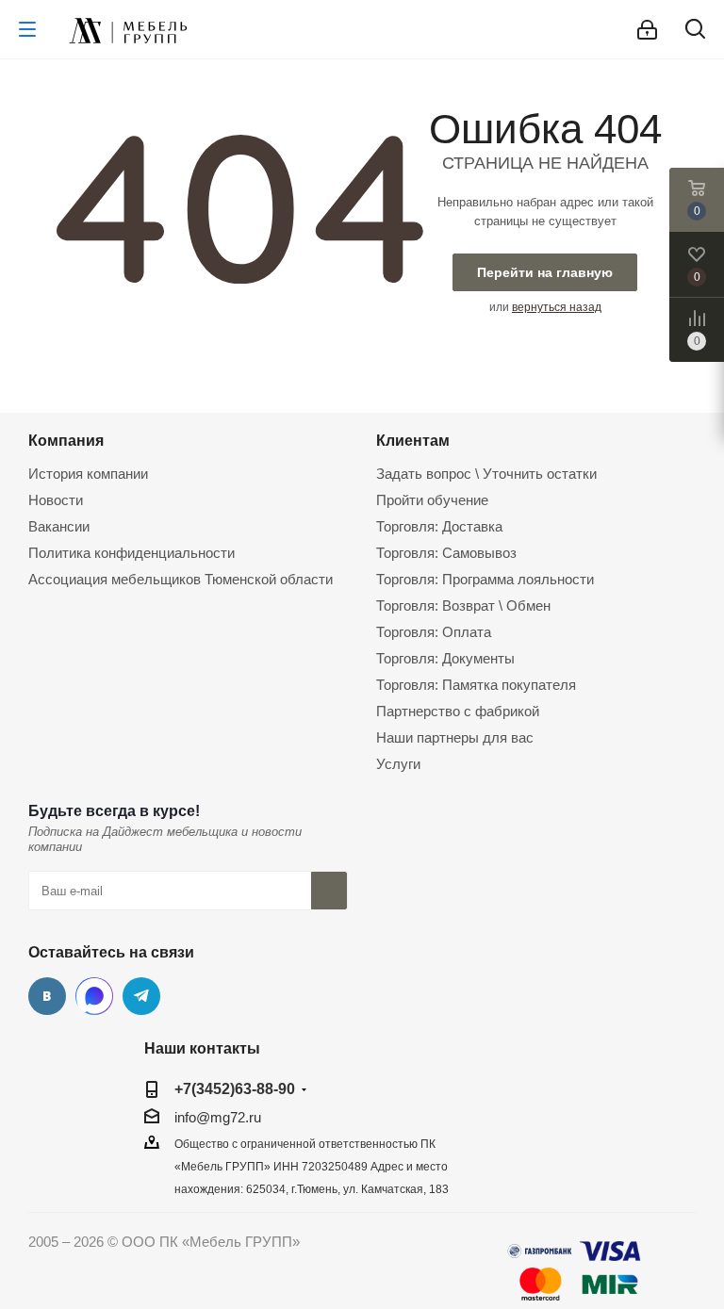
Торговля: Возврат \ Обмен (463, 605)
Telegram (141, 996)
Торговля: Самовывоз (446, 553)
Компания (66, 440)
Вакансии (59, 526)
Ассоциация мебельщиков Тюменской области (180, 579)
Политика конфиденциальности (131, 553)
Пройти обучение (432, 500)
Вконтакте (47, 996)
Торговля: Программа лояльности (485, 579)
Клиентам (413, 440)
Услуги (398, 764)
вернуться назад (556, 307)
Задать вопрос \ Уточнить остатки (486, 474)
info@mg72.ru (217, 1117)
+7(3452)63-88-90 (234, 1088)
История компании (88, 474)
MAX (94, 996)
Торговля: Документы (445, 658)
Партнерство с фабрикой (457, 711)
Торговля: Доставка (439, 526)
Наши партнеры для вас (455, 737)
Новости (55, 500)
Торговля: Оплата (433, 632)
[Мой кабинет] (647, 30)
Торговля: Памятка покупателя (476, 685)
